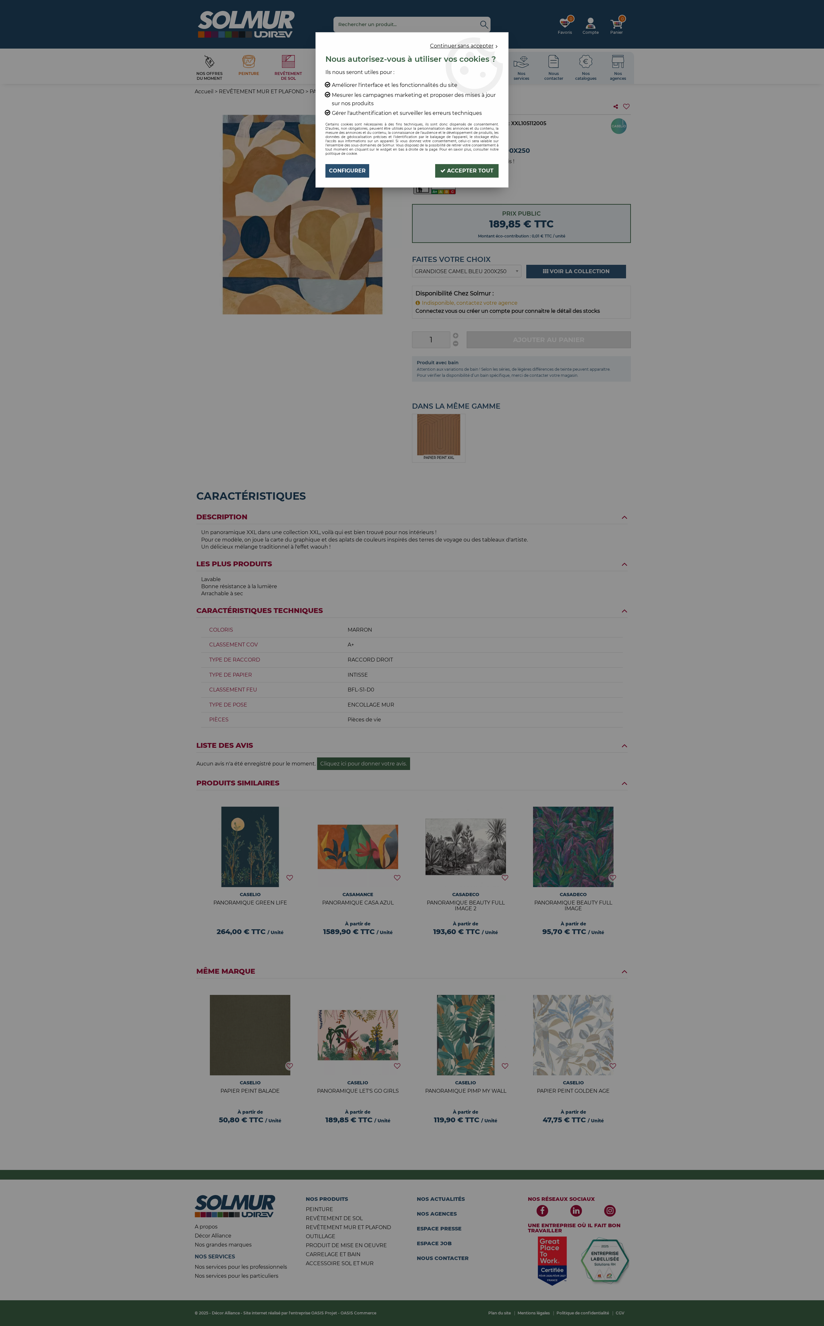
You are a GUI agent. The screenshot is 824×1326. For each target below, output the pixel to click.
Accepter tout (469, 171)
